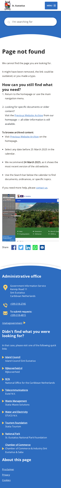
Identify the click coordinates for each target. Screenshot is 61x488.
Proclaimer (8, 469)
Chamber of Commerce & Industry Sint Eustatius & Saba (26, 448)
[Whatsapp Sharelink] (35, 247)
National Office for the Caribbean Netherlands (30, 381)
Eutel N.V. (16, 391)
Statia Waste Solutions (17, 402)
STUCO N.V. (16, 413)
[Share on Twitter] (20, 247)
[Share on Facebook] (13, 247)
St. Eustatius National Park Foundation (26, 435)
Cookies (6, 480)
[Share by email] (42, 247)
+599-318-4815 (18, 315)
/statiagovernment (12, 323)
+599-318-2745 (18, 303)
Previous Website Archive (28, 115)
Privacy (6, 474)
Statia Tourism (16, 424)
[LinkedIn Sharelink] (28, 247)
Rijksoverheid (13, 370)
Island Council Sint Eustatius (20, 359)
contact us (41, 187)
